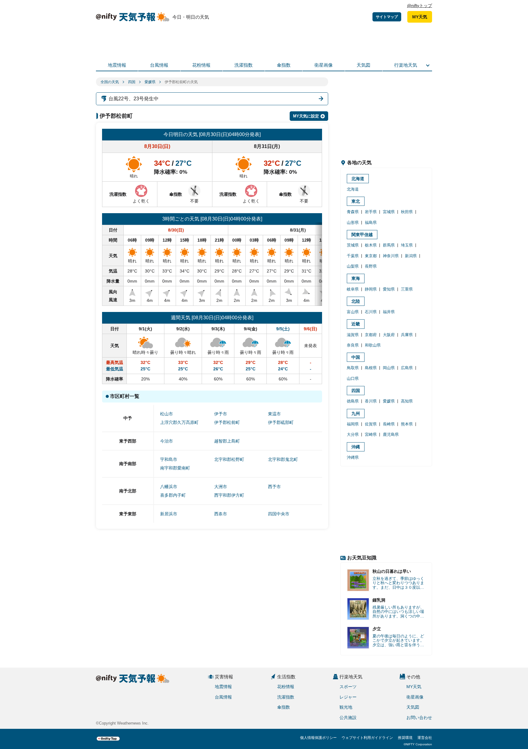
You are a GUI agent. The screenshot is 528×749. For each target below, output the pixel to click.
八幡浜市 (168, 486)
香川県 (371, 401)
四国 (131, 82)
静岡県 (371, 289)
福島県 (371, 222)
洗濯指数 (243, 65)
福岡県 (353, 424)
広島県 (407, 367)
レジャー (348, 697)
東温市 (274, 413)
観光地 (345, 707)
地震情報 (117, 65)
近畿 (355, 323)
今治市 (166, 441)
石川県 (371, 312)
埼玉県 (407, 245)
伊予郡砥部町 (281, 422)
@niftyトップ (419, 5)
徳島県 (353, 401)
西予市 (274, 486)
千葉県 (353, 256)
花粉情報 (201, 65)
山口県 (353, 378)
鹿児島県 (391, 434)
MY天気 (419, 16)
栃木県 (371, 245)
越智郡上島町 (227, 441)
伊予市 (220, 413)
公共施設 (348, 717)
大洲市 (220, 486)
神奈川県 (391, 256)
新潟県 (411, 256)
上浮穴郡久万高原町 (179, 422)
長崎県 (389, 424)
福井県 (389, 312)
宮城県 (389, 211)
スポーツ (348, 686)
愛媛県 (150, 82)
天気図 (363, 65)
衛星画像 (323, 65)
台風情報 (159, 65)
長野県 (371, 266)
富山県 (353, 312)
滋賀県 (353, 334)
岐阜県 (353, 289)
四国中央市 (278, 513)
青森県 (353, 211)
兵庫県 (407, 334)
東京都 (371, 256)
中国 (355, 357)
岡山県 (389, 367)
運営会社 (424, 738)
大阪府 (389, 334)
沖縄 (355, 446)
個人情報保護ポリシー (318, 738)
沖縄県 (353, 457)
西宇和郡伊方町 (229, 495)
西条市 (220, 513)
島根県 (371, 367)
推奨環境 (405, 738)
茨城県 (353, 245)
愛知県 (389, 289)
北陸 (355, 301)
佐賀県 (371, 424)
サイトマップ (387, 17)
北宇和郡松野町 (229, 459)
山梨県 (353, 266)
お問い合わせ (419, 717)
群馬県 (389, 245)
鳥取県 (353, 367)
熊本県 (407, 424)
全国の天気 (110, 82)
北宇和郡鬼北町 (283, 459)
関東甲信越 (362, 234)
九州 (355, 413)
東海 (355, 278)
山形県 (353, 222)
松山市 (166, 413)
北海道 (357, 178)
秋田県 (407, 211)
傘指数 (284, 65)
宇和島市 (168, 459)
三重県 (407, 289)
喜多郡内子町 (173, 495)
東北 (355, 201)
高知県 (407, 401)
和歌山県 (373, 345)
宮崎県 (371, 434)
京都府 (371, 334)
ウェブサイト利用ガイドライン (367, 738)
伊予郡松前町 (227, 422)
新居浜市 (168, 513)
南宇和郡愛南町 (175, 467)
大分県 (353, 434)
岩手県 (371, 211)
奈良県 (353, 345)
